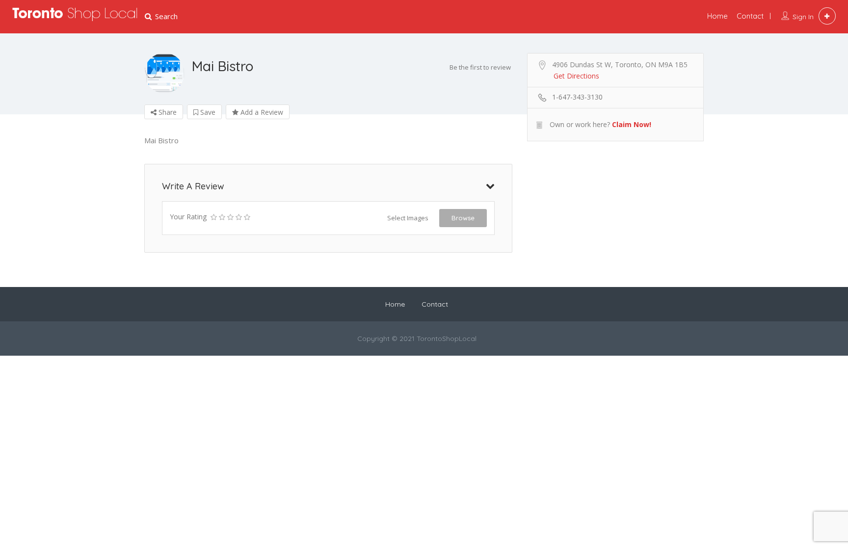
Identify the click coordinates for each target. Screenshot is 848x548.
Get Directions (576, 75)
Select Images (407, 217)
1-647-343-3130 (577, 97)
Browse (463, 218)
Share (167, 112)
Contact (750, 16)
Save (206, 112)
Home (717, 16)
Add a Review (260, 112)
